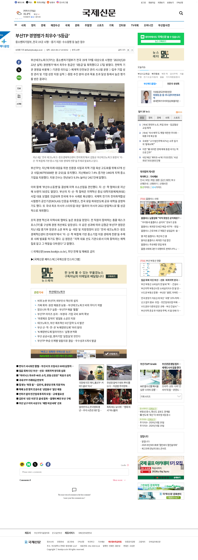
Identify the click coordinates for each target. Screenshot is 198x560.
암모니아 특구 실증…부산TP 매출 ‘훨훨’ (57, 309)
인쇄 (18, 88)
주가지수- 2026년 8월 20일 (152, 422)
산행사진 (164, 183)
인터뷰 (122, 25)
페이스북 (21, 2)
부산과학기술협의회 (41, 533)
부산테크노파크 (57, 292)
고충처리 (142, 541)
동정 (168, 180)
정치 (33, 25)
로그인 (143, 2)
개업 (152, 180)
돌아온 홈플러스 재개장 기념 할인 (155, 240)
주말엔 (88, 25)
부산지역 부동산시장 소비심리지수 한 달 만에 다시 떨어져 (166, 288)
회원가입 (151, 2)
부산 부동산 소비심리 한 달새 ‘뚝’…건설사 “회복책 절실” (166, 284)
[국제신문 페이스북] (44, 259)
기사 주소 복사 (18, 96)
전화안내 (60, 541)
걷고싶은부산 (57, 533)
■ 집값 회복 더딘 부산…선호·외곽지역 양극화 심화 (40, 370)
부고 (173, 180)
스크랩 (18, 104)
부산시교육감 (144, 74)
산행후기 (154, 183)
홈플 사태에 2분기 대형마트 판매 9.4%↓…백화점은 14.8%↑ (168, 248)
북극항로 (155, 74)
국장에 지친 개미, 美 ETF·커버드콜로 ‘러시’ (91, 384)
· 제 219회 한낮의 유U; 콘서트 (153, 448)
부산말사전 (164, 25)
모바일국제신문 (155, 541)
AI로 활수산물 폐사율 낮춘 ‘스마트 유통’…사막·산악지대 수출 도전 (149, 391)
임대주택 (174, 74)
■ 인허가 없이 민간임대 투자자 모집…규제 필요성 (40, 393)
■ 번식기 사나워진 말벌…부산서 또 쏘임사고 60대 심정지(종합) (46, 366)
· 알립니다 (144, 441)
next (182, 467)
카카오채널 (41, 2)
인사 (142, 180)
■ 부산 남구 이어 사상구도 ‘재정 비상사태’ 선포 (38, 403)
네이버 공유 (18, 78)
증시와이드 (148, 408)
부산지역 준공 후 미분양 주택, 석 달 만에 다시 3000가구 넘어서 (168, 310)
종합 (142, 117)
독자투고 (91, 541)
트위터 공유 (18, 70)
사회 (23, 25)
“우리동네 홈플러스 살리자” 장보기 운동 (159, 222)
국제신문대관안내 (85, 533)
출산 (163, 180)
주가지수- (147, 419)
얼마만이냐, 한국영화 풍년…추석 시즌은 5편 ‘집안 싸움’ (90, 410)
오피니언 (148, 25)
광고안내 (70, 541)
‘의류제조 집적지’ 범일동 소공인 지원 (56, 318)
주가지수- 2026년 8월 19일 (152, 425)
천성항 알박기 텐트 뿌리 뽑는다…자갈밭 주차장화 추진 (118, 386)
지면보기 (161, 2)
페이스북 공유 (18, 62)
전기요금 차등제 (151, 77)
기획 (111, 25)
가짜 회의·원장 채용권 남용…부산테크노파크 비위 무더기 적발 (69, 305)
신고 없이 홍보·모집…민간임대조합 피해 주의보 (162, 302)
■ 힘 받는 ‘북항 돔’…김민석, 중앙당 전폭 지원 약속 (40, 384)
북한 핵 (164, 74)
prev (139, 467)
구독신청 (179, 2)
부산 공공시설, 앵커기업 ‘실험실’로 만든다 (58, 336)
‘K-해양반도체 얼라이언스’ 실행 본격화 (57, 332)
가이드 (145, 187)
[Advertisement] (161, 337)
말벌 (162, 77)
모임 (147, 180)
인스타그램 (63, 2)
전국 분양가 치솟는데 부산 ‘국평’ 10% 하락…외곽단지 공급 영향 (169, 298)
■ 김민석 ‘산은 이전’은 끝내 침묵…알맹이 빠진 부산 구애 (43, 398)
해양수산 (55, 25)
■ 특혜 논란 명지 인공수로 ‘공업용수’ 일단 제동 (38, 389)
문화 (77, 25)
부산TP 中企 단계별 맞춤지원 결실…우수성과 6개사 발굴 (66, 340)
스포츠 (100, 25)
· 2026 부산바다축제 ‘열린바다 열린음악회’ (159, 444)
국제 (67, 25)
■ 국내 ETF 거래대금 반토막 (30, 380)
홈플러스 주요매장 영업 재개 (153, 244)
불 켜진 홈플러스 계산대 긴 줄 (154, 236)
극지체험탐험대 (173, 77)
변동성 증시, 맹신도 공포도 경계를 (155, 411)
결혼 (158, 180)
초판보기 (170, 2)
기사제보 (101, 541)
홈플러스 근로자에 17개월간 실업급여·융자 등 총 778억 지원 (168, 230)
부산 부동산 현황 (150, 260)
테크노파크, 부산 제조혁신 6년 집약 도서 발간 (60, 323)
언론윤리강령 (130, 541)
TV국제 (135, 25)
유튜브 (52, 2)
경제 (43, 25)
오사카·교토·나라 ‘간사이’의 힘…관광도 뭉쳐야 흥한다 (171, 390)
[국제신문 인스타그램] (68, 259)
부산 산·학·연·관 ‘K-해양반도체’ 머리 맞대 (59, 327)
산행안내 (144, 183)
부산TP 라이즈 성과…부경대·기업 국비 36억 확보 (63, 314)
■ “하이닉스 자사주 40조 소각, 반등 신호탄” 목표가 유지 (43, 375)
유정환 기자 (19, 50)
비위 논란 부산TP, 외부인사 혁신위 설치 (57, 300)
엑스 (30, 2)
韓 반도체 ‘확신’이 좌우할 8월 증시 (155, 414)
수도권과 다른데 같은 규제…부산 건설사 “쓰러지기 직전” (166, 306)
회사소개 (50, 541)
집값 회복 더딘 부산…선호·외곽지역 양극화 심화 (162, 279)
